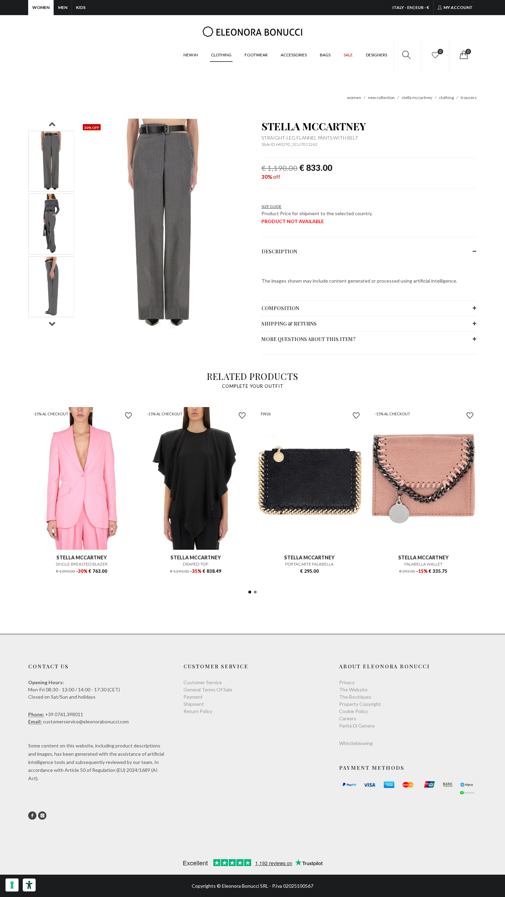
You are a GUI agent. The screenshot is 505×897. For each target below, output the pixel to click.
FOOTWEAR (256, 54)
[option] (51, 161)
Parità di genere (357, 726)
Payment (193, 697)
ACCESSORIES (294, 54)
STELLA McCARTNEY (313, 126)
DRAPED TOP (195, 564)
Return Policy (197, 711)
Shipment (193, 704)
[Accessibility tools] (29, 884)
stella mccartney (417, 97)
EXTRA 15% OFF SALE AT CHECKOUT (252, 7)
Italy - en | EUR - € (410, 7)
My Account (458, 7)
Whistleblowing (356, 743)
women (354, 97)
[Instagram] (42, 815)
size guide (271, 206)
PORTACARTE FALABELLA (309, 564)
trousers (469, 97)
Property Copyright (360, 704)
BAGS (325, 54)
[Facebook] (32, 815)
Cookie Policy (353, 711)
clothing (446, 97)
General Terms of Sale (207, 689)
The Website (353, 689)
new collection (381, 97)
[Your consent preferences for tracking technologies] (12, 884)
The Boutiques (355, 697)
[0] (463, 55)
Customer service (202, 682)
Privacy (347, 682)
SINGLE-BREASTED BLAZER (82, 564)
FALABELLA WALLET (423, 564)
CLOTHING (221, 54)
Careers (347, 718)
